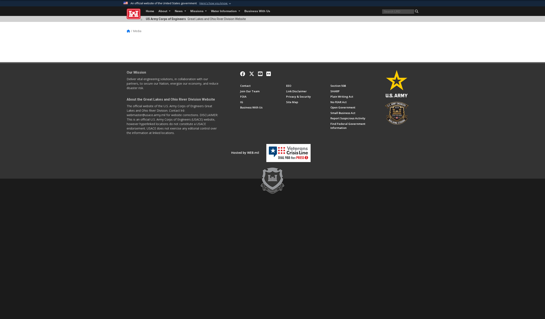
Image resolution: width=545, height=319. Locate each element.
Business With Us (257, 11)
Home (150, 11)
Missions (197, 11)
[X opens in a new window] (251, 74)
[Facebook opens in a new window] (242, 74)
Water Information (224, 11)
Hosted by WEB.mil (245, 153)
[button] (215, 3)
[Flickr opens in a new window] (268, 74)
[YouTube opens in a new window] (260, 74)
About (163, 11)
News (179, 11)
